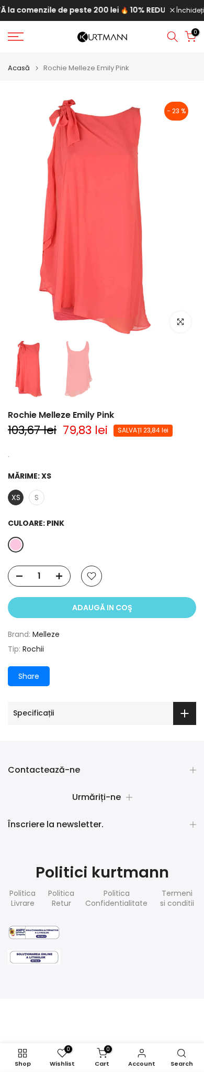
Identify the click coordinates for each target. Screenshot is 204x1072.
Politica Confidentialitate (116, 899)
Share (28, 676)
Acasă (19, 67)
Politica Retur (61, 899)
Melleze (46, 634)
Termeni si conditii (177, 899)
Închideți (189, 10)
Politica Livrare (22, 899)
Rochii (33, 649)
